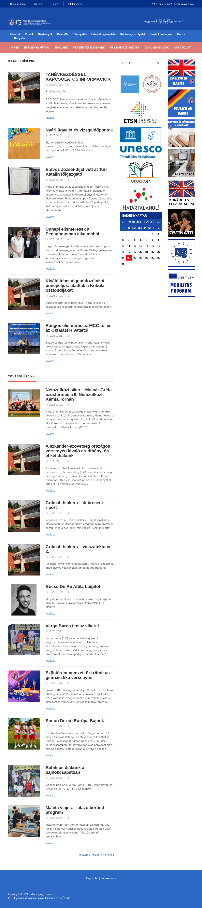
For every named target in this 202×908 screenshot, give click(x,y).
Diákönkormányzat (161, 34)
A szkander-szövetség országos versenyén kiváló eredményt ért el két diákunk (78, 451)
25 (128, 258)
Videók (29, 34)
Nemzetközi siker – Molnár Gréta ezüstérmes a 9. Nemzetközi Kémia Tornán (79, 394)
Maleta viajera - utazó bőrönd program (75, 810)
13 (140, 246)
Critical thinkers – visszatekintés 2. (78, 549)
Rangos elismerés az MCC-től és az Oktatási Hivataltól (78, 328)
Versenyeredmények (89, 47)
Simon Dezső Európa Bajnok (75, 720)
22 (153, 251)
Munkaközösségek (124, 47)
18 (128, 251)
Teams (55, 4)
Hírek (15, 47)
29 (153, 258)
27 (140, 258)
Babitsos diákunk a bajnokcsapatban (65, 770)
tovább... (51, 118)
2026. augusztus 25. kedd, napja (173, 4)
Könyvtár (19, 38)
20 (140, 251)
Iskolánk (61, 47)
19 (135, 251)
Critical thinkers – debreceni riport (74, 505)
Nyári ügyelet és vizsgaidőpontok (79, 130)
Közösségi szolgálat (132, 34)
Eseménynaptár (36, 47)
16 (158, 246)
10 (123, 246)
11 (128, 246)
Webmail (39, 4)
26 (135, 258)
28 (146, 258)
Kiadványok (45, 34)
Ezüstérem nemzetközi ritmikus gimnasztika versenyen (78, 675)
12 (135, 246)
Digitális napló (18, 4)
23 (158, 251)
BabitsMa (62, 34)
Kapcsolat (182, 47)
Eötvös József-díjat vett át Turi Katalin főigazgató (76, 172)
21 (146, 251)
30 (158, 258)
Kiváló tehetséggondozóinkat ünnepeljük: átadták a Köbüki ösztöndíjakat (75, 285)
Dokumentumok (156, 47)
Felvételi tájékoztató (103, 34)
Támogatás (80, 34)
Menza (181, 34)
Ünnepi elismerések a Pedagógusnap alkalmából (72, 231)
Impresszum (108, 878)
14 (146, 246)
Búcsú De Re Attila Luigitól (73, 586)
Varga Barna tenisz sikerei (72, 626)
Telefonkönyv (75, 4)
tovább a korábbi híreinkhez (96, 854)
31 (123, 263)
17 (123, 251)
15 (153, 246)
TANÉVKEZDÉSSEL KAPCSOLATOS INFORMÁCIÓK (78, 77)
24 (123, 258)
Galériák (15, 34)
